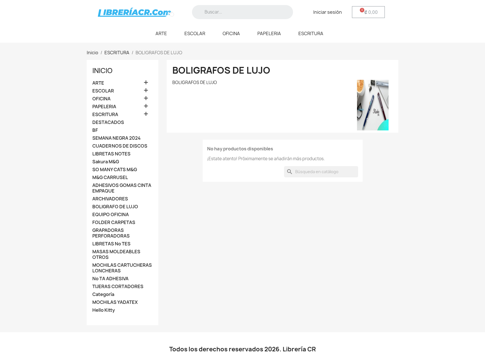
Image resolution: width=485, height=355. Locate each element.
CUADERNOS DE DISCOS (119, 146)
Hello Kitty (103, 310)
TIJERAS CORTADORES (117, 287)
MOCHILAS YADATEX (115, 302)
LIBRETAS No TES (111, 244)
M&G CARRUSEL (110, 177)
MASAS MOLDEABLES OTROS (116, 254)
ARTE (161, 33)
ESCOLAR (194, 33)
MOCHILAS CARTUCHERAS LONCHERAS (122, 268)
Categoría (103, 294)
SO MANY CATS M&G (114, 170)
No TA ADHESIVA (110, 279)
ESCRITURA (310, 33)
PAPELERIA (269, 33)
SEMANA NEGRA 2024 (116, 138)
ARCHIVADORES (110, 199)
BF (95, 130)
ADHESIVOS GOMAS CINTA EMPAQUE (121, 188)
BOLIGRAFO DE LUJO (115, 207)
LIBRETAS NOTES (111, 154)
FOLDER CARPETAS (113, 222)
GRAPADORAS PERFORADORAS (111, 233)
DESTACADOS (108, 122)
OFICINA (231, 33)
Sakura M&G (105, 162)
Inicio (102, 70)
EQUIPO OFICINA (110, 215)
